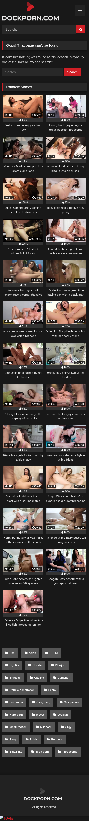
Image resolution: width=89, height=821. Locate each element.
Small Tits (16, 751)
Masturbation (18, 727)
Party (13, 739)
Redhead (57, 739)
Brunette (15, 677)
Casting (39, 677)
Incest (40, 714)
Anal (12, 653)
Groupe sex (71, 702)
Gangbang (43, 702)
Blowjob (60, 665)
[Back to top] (76, 809)
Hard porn (16, 714)
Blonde (37, 665)
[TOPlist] (7, 818)
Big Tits (14, 665)
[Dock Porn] (36, 12)
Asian (32, 653)
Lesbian (63, 714)
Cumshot (63, 677)
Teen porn (42, 751)
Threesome (69, 751)
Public (34, 739)
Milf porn (46, 727)
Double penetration (22, 689)
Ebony (52, 689)
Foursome (16, 702)
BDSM (53, 653)
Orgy (68, 727)
